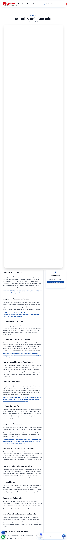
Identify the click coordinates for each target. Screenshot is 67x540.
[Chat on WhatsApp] (3, 537)
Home (3, 11)
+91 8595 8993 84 (50, 4)
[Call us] (3, 532)
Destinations (21, 3)
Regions (29, 3)
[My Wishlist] (57, 4)
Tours (41, 3)
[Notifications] (60, 4)
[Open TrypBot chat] (41, 536)
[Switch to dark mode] (64, 4)
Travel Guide (8, 11)
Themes (35, 3)
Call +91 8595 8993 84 (57, 282)
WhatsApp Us (56, 285)
